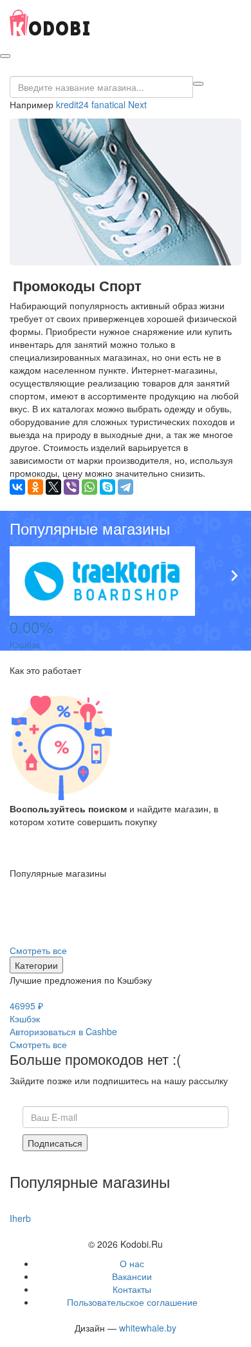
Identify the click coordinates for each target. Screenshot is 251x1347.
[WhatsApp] (89, 487)
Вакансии (132, 1276)
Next (137, 104)
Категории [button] (36, 965)
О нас (132, 1263)
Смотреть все (38, 950)
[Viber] (71, 487)
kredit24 (72, 104)
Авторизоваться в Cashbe (63, 1031)
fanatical (108, 104)
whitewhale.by (147, 1327)
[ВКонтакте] (17, 487)
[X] (53, 487)
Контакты (132, 1289)
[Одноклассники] (35, 487)
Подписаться (55, 1142)
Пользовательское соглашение (132, 1301)
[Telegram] (125, 487)
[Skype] (107, 487)
